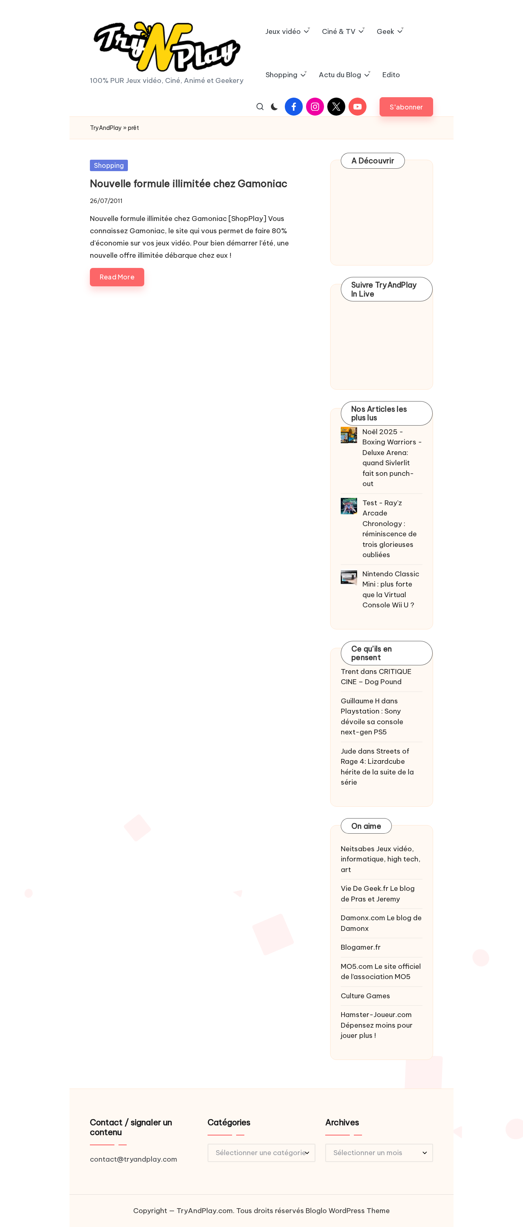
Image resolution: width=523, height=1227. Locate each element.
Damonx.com (363, 917)
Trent (350, 671)
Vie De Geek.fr (365, 888)
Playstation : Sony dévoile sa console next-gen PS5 (372, 721)
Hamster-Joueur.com (376, 1014)
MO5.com (357, 966)
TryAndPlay (106, 128)
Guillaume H (360, 700)
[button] (406, 106)
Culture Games (365, 995)
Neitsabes (358, 848)
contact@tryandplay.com (133, 1159)
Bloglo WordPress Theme (348, 1210)
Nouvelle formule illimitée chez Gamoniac (188, 183)
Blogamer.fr (361, 947)
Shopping (109, 165)
